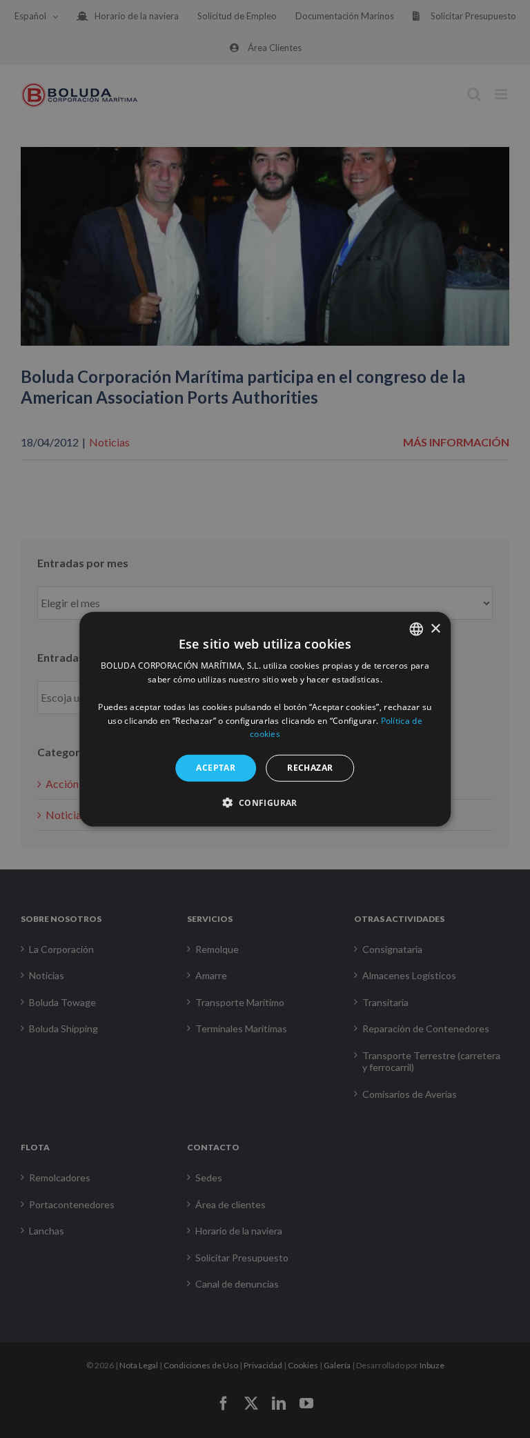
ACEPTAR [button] (215, 768)
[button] (265, 802)
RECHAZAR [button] (310, 768)
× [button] (435, 628)
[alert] (265, 719)
